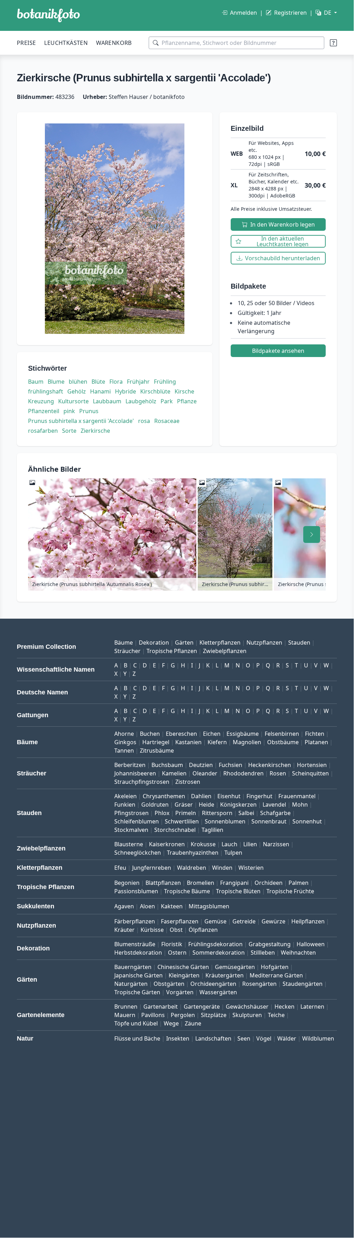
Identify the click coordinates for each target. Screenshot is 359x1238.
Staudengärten (303, 984)
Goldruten (155, 804)
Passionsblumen (136, 891)
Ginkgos (125, 742)
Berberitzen (129, 765)
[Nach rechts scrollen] (311, 534)
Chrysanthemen (164, 796)
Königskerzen (238, 804)
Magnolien (247, 742)
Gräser (184, 804)
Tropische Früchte (290, 891)
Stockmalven (131, 830)
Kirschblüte (155, 391)
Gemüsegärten (235, 967)
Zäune (193, 1023)
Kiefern (217, 742)
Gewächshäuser (247, 1006)
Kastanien (188, 742)
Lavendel (274, 804)
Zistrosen (187, 782)
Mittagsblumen (209, 906)
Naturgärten (131, 984)
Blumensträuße (134, 944)
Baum (35, 381)
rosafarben (43, 431)
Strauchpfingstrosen (141, 782)
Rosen (278, 773)
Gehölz (76, 391)
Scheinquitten (310, 773)
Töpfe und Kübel (136, 1023)
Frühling (165, 381)
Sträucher (127, 651)
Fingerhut (259, 796)
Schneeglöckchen (137, 852)
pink (69, 411)
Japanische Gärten (138, 975)
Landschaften (213, 1038)
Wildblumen (318, 1038)
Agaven (124, 906)
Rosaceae (167, 421)
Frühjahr (138, 381)
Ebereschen (181, 734)
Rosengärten (259, 984)
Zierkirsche (95, 431)
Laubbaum (107, 401)
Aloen (147, 906)
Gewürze (273, 921)
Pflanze (187, 401)
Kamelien (174, 773)
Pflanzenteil (43, 411)
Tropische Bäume (187, 891)
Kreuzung (41, 401)
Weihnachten (298, 952)
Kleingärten (184, 975)
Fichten (314, 734)
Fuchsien (230, 765)
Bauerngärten (132, 967)
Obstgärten (169, 984)
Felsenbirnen (282, 734)
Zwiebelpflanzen (224, 651)
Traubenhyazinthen (192, 852)
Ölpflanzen (203, 930)
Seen (243, 1038)
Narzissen (276, 844)
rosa (144, 421)
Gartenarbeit (160, 1006)
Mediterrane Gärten (276, 975)
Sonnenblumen (225, 821)
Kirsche (184, 391)
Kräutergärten (224, 975)
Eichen (212, 734)
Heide (206, 804)
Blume (56, 381)
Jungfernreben (151, 868)
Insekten (177, 1038)
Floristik (171, 944)
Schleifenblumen (136, 821)
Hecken (284, 1006)
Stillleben (263, 952)
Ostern (177, 952)
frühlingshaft (45, 391)
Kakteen (172, 906)
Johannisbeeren (135, 773)
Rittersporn (217, 813)
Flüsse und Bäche (137, 1038)
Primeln (185, 813)
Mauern (124, 1015)
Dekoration (154, 642)
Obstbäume (283, 742)
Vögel (263, 1038)
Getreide (244, 921)
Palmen (299, 883)
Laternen (312, 1006)
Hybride (125, 391)
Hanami (100, 391)
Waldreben (191, 868)
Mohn (300, 804)
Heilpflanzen (308, 921)
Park (167, 401)
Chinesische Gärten (183, 967)
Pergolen (183, 1015)
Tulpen (233, 852)
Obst (176, 930)
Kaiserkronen (167, 844)
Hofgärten (275, 967)
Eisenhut (229, 796)
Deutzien (201, 765)
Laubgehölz (141, 401)
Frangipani (234, 883)
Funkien (124, 804)
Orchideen (269, 883)
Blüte (98, 381)
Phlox (162, 813)
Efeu (120, 868)
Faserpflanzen (179, 921)
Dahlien (201, 796)
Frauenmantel (297, 796)
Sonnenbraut (268, 821)
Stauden (299, 642)
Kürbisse (152, 930)
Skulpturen (247, 1015)
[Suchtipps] (333, 42)
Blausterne (128, 844)
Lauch (229, 844)
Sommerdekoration (218, 952)
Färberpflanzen (134, 921)
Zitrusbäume (157, 750)
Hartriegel (155, 742)
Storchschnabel (175, 830)
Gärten (184, 642)
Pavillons (153, 1015)
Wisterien (251, 868)
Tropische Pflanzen (172, 651)
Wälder (286, 1038)
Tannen (124, 750)
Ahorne (124, 734)
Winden (222, 868)
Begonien (127, 883)
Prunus (89, 411)
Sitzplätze (213, 1015)
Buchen (150, 734)
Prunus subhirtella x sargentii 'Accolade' (81, 421)
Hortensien (312, 765)
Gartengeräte (202, 1006)
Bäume (123, 642)
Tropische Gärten (137, 992)
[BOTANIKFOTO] (48, 15)
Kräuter (124, 930)
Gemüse (215, 921)
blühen (78, 381)
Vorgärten (180, 992)
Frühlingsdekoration (215, 944)
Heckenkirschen (269, 765)
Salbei (246, 813)
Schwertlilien (182, 821)
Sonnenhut (307, 821)
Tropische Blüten (238, 891)
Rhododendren (243, 773)
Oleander (204, 773)
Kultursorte (73, 401)
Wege (171, 1023)
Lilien (250, 844)
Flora (116, 381)
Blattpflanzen (163, 883)
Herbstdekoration (138, 952)
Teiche (276, 1015)
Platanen (316, 742)
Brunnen (125, 1006)
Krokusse (203, 844)
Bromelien (200, 883)
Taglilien (212, 830)
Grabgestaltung (270, 944)
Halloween (311, 944)
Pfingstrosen (131, 813)
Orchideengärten (213, 984)
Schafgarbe (275, 813)
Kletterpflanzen (220, 642)
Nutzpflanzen (264, 642)
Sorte (69, 431)
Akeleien (125, 796)
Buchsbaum (167, 765)
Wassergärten (218, 992)
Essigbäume (242, 734)
